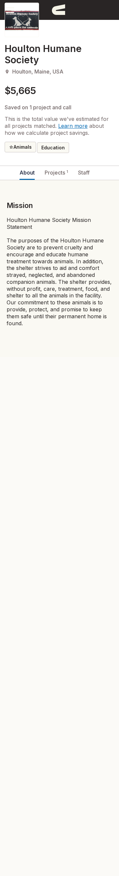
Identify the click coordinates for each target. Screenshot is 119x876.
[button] (10, 10)
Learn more (73, 126)
